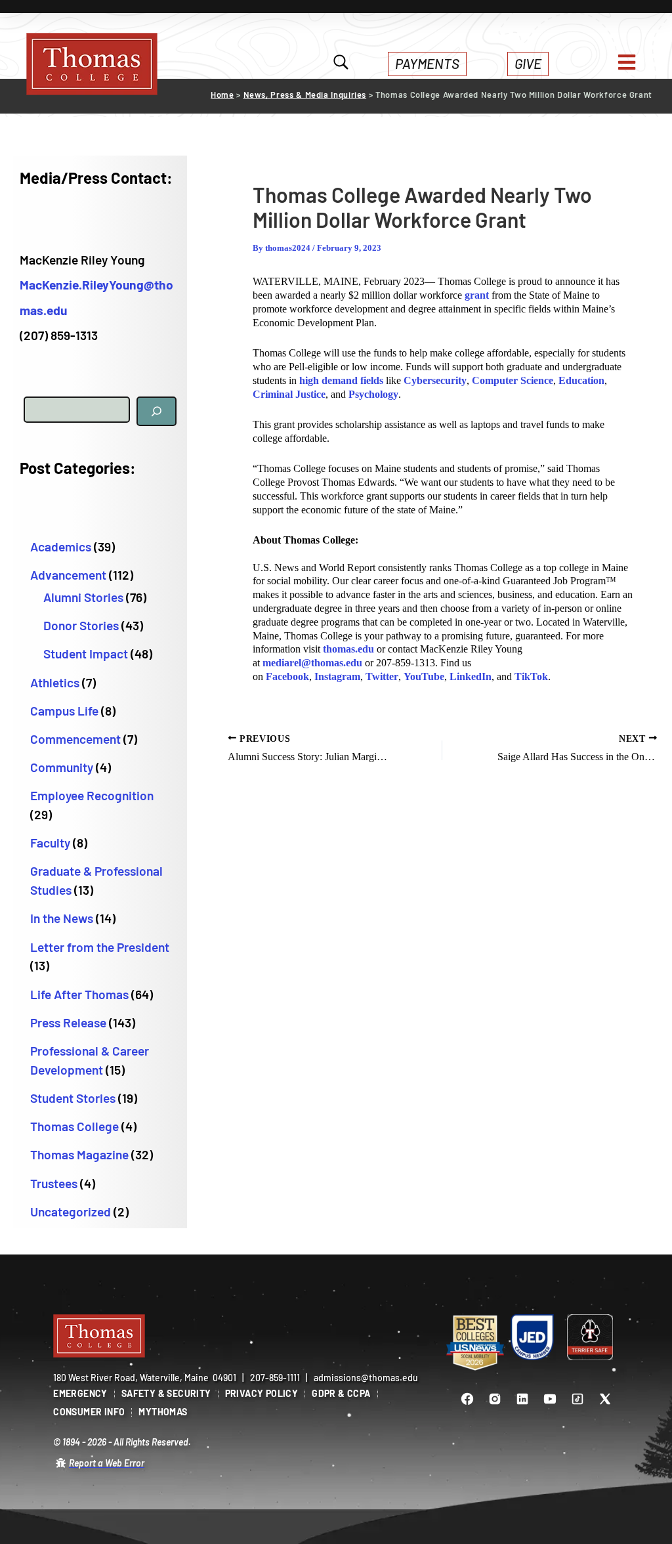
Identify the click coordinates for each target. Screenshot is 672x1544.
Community (61, 767)
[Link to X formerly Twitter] (605, 1399)
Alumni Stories (83, 597)
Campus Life (64, 710)
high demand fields (341, 380)
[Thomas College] (92, 64)
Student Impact (85, 653)
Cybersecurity (435, 380)
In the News (61, 918)
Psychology (373, 394)
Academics (60, 546)
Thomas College (74, 1126)
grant (477, 295)
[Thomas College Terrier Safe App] (590, 1337)
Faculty (50, 842)
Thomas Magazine (79, 1154)
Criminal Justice (289, 394)
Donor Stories (81, 625)
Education (581, 380)
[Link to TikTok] (577, 1399)
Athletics (54, 682)
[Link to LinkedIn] (522, 1399)
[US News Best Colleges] (475, 1343)
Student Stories (73, 1097)
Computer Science (512, 380)
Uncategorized (70, 1211)
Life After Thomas (79, 994)
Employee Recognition (92, 795)
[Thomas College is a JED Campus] (533, 1337)
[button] (427, 64)
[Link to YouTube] (550, 1399)
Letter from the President (99, 946)
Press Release (68, 1022)
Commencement (75, 738)
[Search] (156, 411)
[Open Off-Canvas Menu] (627, 62)
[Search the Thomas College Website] (341, 63)
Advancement (68, 574)
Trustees (53, 1183)
